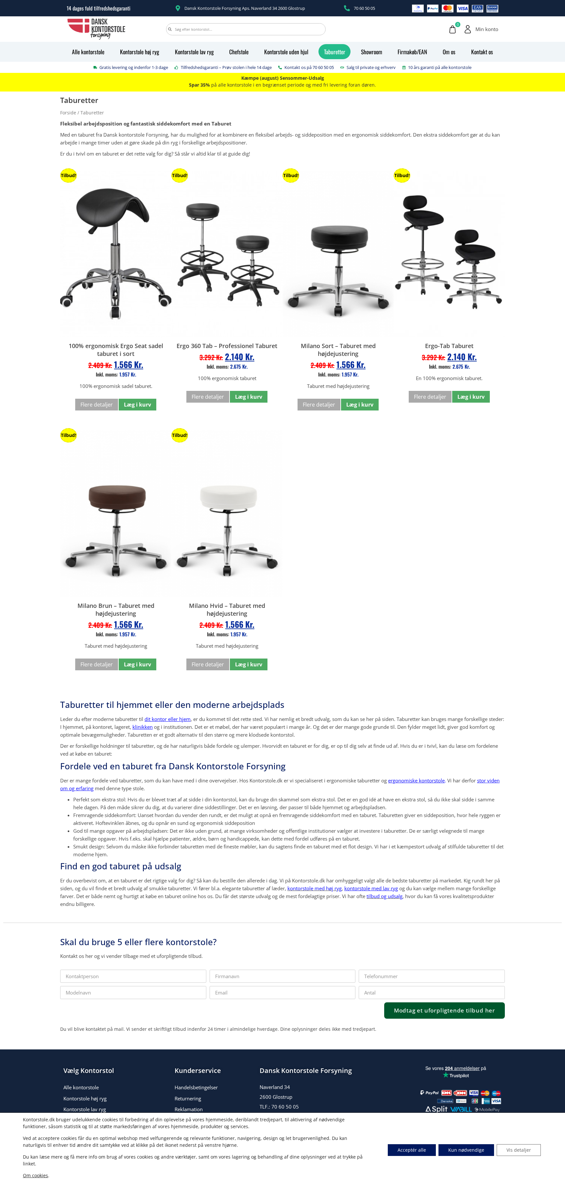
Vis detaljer (518, 1150)
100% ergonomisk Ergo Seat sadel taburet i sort (116, 350)
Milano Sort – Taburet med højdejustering (338, 350)
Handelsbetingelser (196, 1087)
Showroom (371, 51)
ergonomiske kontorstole (416, 780)
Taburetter (334, 51)
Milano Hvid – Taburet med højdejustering (227, 609)
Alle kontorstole (88, 51)
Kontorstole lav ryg (194, 51)
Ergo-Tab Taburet (449, 346)
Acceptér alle (412, 1150)
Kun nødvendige (466, 1150)
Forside (68, 112)
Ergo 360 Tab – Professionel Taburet (227, 346)
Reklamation (189, 1109)
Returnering (188, 1098)
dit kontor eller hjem (168, 719)
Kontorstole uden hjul (286, 51)
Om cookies (35, 1175)
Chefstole (238, 51)
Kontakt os (482, 51)
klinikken (142, 727)
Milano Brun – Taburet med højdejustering (115, 609)
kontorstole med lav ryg (371, 888)
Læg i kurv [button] (137, 404)
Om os (449, 51)
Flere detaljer (96, 404)
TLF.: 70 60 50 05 (279, 1106)
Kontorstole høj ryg (139, 51)
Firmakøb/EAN (412, 51)
